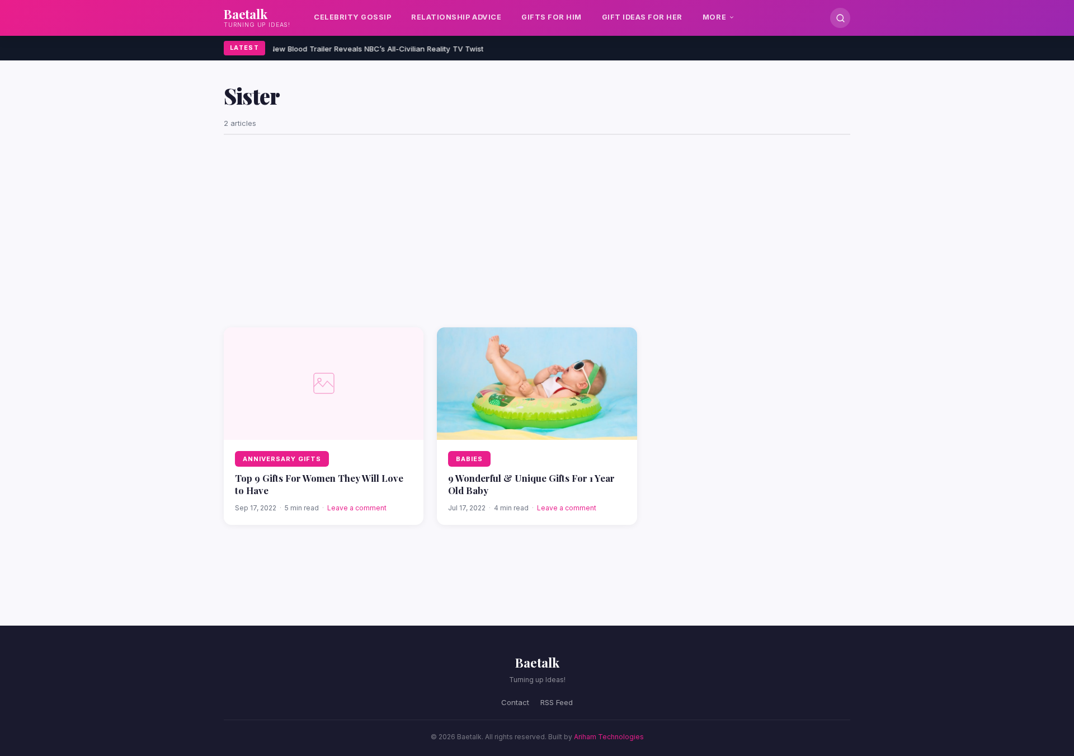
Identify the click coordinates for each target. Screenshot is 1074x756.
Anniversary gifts (282, 459)
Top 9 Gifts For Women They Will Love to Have (319, 484)
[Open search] (840, 18)
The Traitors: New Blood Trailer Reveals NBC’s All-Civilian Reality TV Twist (348, 48)
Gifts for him (551, 17)
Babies (469, 459)
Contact (515, 702)
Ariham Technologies (609, 736)
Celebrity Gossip (352, 17)
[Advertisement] (537, 231)
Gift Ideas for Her (642, 17)
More (714, 17)
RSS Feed (556, 702)
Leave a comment (357, 508)
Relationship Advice (456, 17)
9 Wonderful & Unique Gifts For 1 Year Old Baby (531, 484)
